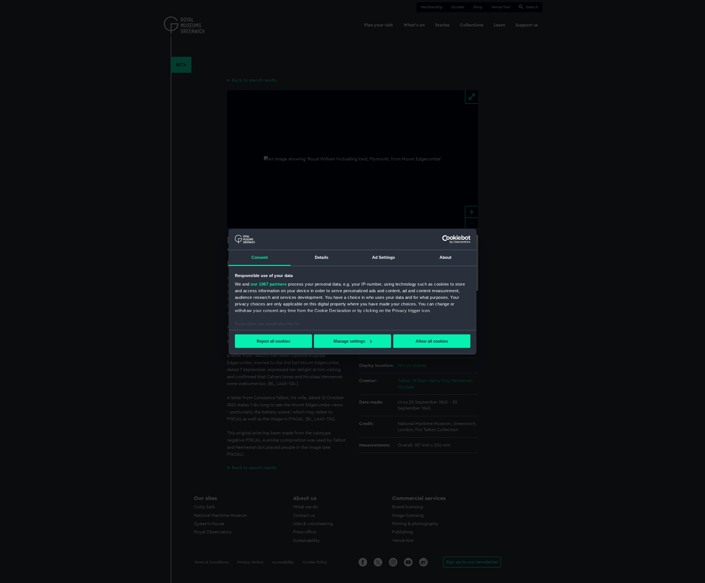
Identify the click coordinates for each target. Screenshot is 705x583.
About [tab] (446, 257)
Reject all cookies (273, 341)
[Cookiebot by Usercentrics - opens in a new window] (446, 239)
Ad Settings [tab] (383, 257)
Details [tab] (321, 257)
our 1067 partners (269, 284)
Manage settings (349, 341)
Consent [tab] (259, 257)
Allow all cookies (432, 341)
